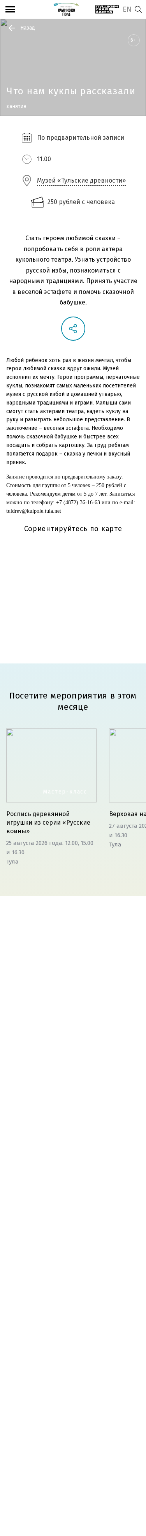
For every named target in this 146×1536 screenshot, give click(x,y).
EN (127, 9)
